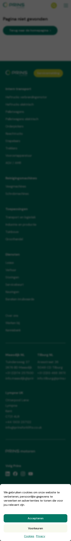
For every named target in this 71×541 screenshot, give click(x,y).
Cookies (29, 536)
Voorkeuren (35, 528)
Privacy (40, 536)
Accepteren (36, 518)
